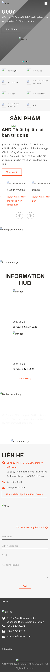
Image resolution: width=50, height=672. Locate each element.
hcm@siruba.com (16, 487)
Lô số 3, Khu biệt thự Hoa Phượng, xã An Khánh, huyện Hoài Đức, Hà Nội (27, 474)
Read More (25, 378)
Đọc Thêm (11, 29)
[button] (23, 61)
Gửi (25, 585)
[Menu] (46, 3)
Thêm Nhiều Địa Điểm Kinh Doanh (24, 494)
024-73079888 (14, 481)
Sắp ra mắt (12, 172)
